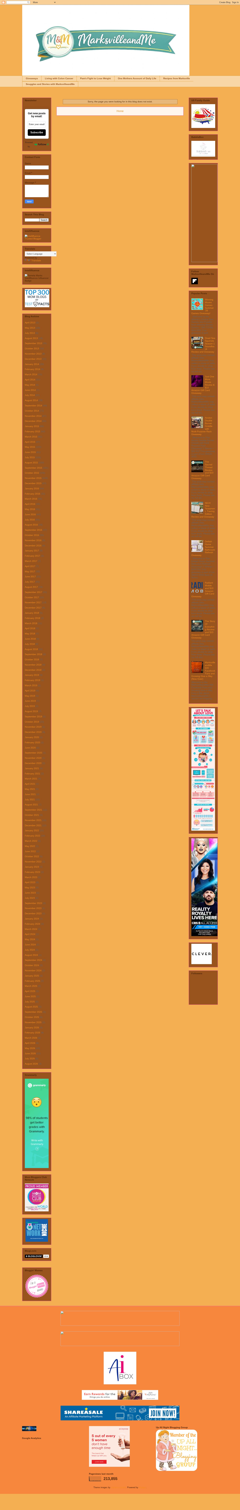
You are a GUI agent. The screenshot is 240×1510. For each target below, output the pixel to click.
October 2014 (32, 410)
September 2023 (33, 903)
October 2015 (32, 473)
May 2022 (30, 846)
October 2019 (32, 721)
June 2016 (30, 514)
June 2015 (30, 452)
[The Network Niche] (36, 1241)
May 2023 (30, 887)
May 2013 (30, 327)
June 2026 (30, 1053)
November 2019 (33, 726)
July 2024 (30, 949)
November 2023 (33, 908)
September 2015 (33, 467)
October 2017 (32, 597)
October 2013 (32, 348)
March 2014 (31, 374)
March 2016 (31, 498)
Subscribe (36, 132)
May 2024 (30, 939)
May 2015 (30, 447)
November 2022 (33, 861)
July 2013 (30, 333)
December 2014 (33, 421)
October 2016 (32, 535)
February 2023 (32, 872)
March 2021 (31, 778)
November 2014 (33, 416)
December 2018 (33, 670)
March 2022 (31, 841)
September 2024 (33, 960)
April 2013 (30, 322)
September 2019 (33, 716)
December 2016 (33, 545)
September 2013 (33, 343)
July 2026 (30, 1058)
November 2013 (33, 353)
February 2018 (32, 618)
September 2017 (33, 592)
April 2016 (30, 504)
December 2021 (33, 825)
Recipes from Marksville (176, 78)
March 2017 (31, 561)
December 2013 (33, 359)
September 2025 (33, 1012)
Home (120, 111)
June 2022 (30, 851)
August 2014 (31, 400)
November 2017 (33, 602)
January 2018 (32, 613)
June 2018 (30, 638)
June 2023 (30, 892)
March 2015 (31, 436)
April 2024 (30, 934)
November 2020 (33, 758)
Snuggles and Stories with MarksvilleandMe (50, 84)
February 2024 (32, 924)
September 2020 (33, 752)
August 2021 (31, 804)
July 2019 (30, 706)
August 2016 (31, 524)
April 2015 (30, 442)
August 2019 (31, 711)
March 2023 (31, 877)
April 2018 (30, 628)
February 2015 (32, 431)
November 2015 (33, 478)
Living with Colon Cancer (59, 78)
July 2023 (30, 898)
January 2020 (32, 737)
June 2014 (30, 390)
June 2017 (30, 576)
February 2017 (32, 556)
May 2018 (30, 633)
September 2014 (33, 405)
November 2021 (33, 820)
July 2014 (30, 395)
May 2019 (30, 696)
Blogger (142, 1487)
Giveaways (32, 78)
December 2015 (33, 483)
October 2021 (32, 815)
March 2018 (31, 623)
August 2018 (31, 649)
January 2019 (32, 675)
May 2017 (30, 571)
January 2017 (32, 550)
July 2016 (30, 519)
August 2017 (31, 587)
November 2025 (33, 1022)
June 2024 (30, 944)
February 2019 (32, 680)
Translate (36, 260)
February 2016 (32, 493)
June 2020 (30, 747)
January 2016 (32, 488)
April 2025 (30, 991)
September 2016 (33, 530)
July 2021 (30, 799)
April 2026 (30, 1043)
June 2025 (30, 996)
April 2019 (30, 690)
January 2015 (32, 426)
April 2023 (30, 882)
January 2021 (32, 768)
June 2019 (30, 701)
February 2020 (32, 742)
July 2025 (30, 1001)
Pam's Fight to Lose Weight (95, 78)
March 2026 (31, 1037)
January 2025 (32, 975)
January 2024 (32, 918)
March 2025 (31, 986)
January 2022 (32, 830)
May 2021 (30, 789)
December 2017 (33, 607)
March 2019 (31, 685)
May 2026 (30, 1048)
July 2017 (30, 581)
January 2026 (32, 1027)
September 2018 (33, 654)
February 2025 (32, 981)
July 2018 (30, 644)
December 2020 (33, 763)
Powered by (29, 144)
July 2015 (30, 457)
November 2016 (33, 540)
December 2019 (33, 732)
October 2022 (32, 856)
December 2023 (33, 913)
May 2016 (30, 509)
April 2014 (30, 379)
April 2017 (30, 566)
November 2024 (33, 970)
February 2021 (32, 773)
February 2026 (32, 1032)
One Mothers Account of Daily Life (137, 78)
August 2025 (31, 1006)
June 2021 (30, 794)
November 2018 (33, 664)
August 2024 (31, 955)
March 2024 (31, 929)
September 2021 (33, 809)
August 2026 (31, 1063)
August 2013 (31, 338)
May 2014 (30, 385)
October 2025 (32, 1017)
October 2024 (32, 965)
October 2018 (32, 659)
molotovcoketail (118, 1487)
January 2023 (32, 867)
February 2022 (32, 835)
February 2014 (32, 369)
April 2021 (30, 784)
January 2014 (32, 364)
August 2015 (31, 462)
